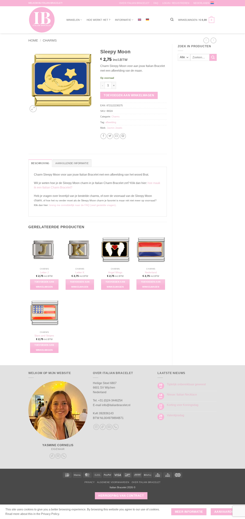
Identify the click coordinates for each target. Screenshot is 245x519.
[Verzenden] (213, 57)
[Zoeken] (172, 19)
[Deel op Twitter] (110, 136)
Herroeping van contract (121, 495)
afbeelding (110, 122)
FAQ (156, 3)
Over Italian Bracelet (134, 3)
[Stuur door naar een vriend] (116, 136)
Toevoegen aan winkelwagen (129, 95)
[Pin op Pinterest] (123, 136)
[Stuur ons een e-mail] (58, 456)
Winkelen (73, 19)
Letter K (79, 272)
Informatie (123, 19)
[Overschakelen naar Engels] (139, 19)
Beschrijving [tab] (40, 163)
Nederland (151, 272)
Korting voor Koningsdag (182, 404)
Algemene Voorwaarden (113, 482)
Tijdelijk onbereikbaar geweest (186, 384)
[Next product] (206, 40)
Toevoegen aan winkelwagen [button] (44, 284)
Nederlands (201, 3)
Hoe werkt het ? (98, 19)
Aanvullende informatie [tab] (72, 163)
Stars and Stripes (44, 335)
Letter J (44, 272)
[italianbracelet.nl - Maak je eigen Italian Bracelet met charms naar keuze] (43, 19)
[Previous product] (213, 40)
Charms (50, 40)
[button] (175, 3)
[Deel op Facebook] (103, 136)
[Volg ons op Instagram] (96, 427)
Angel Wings (115, 272)
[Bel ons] (64, 456)
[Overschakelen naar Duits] (147, 19)
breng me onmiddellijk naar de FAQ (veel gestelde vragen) (82, 205)
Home (33, 40)
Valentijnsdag (175, 415)
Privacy (89, 482)
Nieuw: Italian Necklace (182, 394)
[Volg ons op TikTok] (52, 456)
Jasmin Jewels (114, 128)
